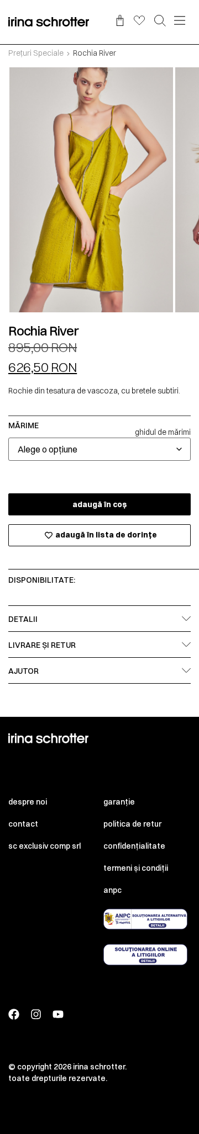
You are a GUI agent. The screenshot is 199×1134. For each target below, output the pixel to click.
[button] (160, 21)
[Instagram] (35, 1014)
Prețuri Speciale (36, 53)
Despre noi (27, 802)
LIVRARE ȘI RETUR (42, 645)
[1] (91, 189)
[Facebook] (13, 1014)
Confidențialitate (134, 846)
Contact (23, 824)
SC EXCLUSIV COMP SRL (44, 846)
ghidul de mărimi (163, 432)
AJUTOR (23, 671)
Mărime (23, 425)
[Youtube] (58, 1014)
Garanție (119, 802)
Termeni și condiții (135, 868)
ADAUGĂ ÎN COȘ (99, 504)
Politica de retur (132, 824)
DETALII (23, 619)
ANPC (112, 890)
